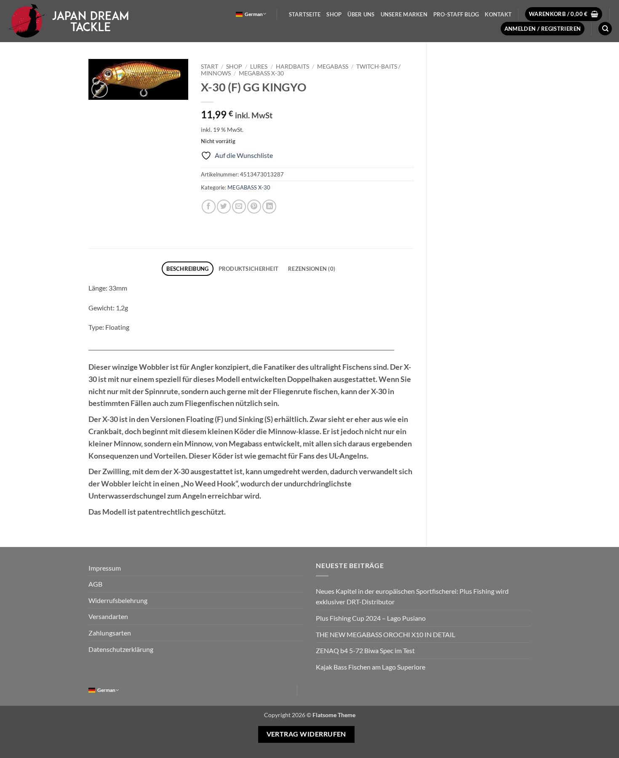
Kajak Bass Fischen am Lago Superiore (370, 667)
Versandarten (108, 616)
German (254, 14)
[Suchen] (605, 29)
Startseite (305, 14)
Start (209, 66)
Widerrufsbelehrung (117, 600)
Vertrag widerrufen (306, 734)
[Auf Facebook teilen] (209, 207)
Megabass (332, 66)
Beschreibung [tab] (187, 268)
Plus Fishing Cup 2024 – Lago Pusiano (371, 618)
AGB (95, 584)
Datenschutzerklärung (120, 649)
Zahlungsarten (109, 633)
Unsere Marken (404, 14)
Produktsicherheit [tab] (248, 268)
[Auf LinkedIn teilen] (269, 207)
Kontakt (498, 14)
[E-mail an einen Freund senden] (239, 207)
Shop (334, 14)
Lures (258, 66)
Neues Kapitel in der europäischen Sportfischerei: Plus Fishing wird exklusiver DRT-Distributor (412, 596)
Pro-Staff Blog (456, 14)
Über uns (360, 14)
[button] (564, 14)
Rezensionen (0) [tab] (311, 268)
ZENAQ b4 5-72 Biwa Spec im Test (365, 650)
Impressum (104, 568)
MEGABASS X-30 (261, 73)
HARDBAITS (292, 66)
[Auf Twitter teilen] (224, 207)
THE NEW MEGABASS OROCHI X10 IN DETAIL (385, 634)
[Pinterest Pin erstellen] (254, 207)
